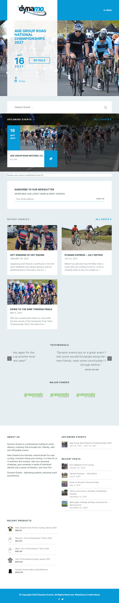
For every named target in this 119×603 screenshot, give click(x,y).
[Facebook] (58, 599)
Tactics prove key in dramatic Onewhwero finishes (88, 492)
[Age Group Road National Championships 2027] (32, 137)
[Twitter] (62, 599)
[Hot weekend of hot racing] (32, 237)
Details (39, 60)
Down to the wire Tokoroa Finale (84, 482)
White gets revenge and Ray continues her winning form (88, 503)
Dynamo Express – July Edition (83, 473)
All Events (102, 119)
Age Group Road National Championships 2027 (30, 37)
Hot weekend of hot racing (82, 465)
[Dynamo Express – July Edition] (87, 237)
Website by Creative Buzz (87, 594)
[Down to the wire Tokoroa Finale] (32, 291)
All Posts (103, 219)
